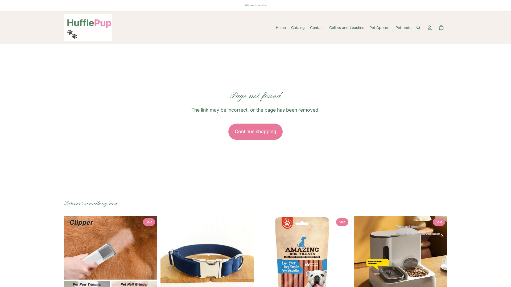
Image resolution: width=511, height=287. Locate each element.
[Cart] (441, 27)
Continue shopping (255, 131)
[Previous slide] (72, 263)
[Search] (418, 27)
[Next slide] (149, 263)
